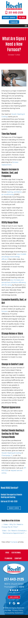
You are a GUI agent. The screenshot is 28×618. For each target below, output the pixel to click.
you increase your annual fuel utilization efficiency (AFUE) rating (14, 282)
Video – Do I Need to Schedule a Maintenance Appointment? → (14, 532)
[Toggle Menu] (26, 26)
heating (10, 192)
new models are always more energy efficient (14, 256)
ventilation (18, 192)
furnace (4, 311)
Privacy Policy (17, 610)
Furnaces (14, 542)
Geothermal (16, 552)
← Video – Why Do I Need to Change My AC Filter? (12, 526)
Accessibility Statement (14, 613)
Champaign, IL (7, 455)
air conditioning (8, 194)
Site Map (7, 610)
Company (18, 558)
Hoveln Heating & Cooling (11, 453)
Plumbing (8, 558)
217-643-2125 (12, 501)
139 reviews (16, 592)
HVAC (7, 552)
